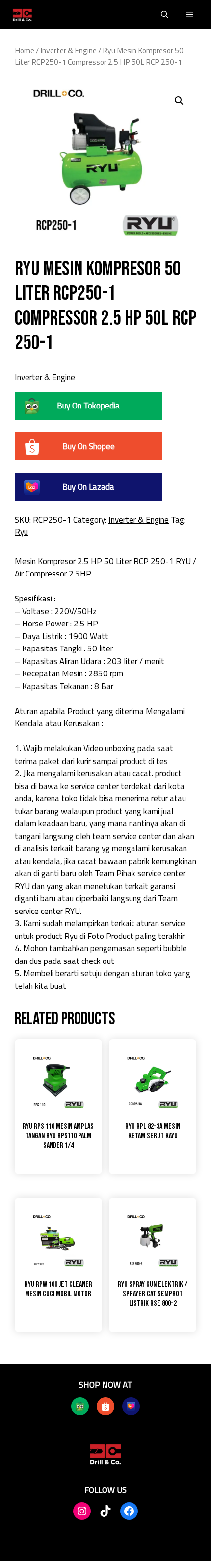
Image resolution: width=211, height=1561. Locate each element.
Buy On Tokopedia (88, 405)
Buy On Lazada (88, 486)
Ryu (21, 532)
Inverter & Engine (68, 50)
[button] (164, 14)
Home (24, 50)
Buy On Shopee (88, 446)
